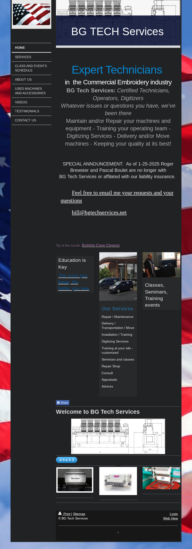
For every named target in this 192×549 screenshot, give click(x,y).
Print (67, 514)
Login (174, 514)
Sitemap (79, 514)
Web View (170, 518)
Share (64, 402)
